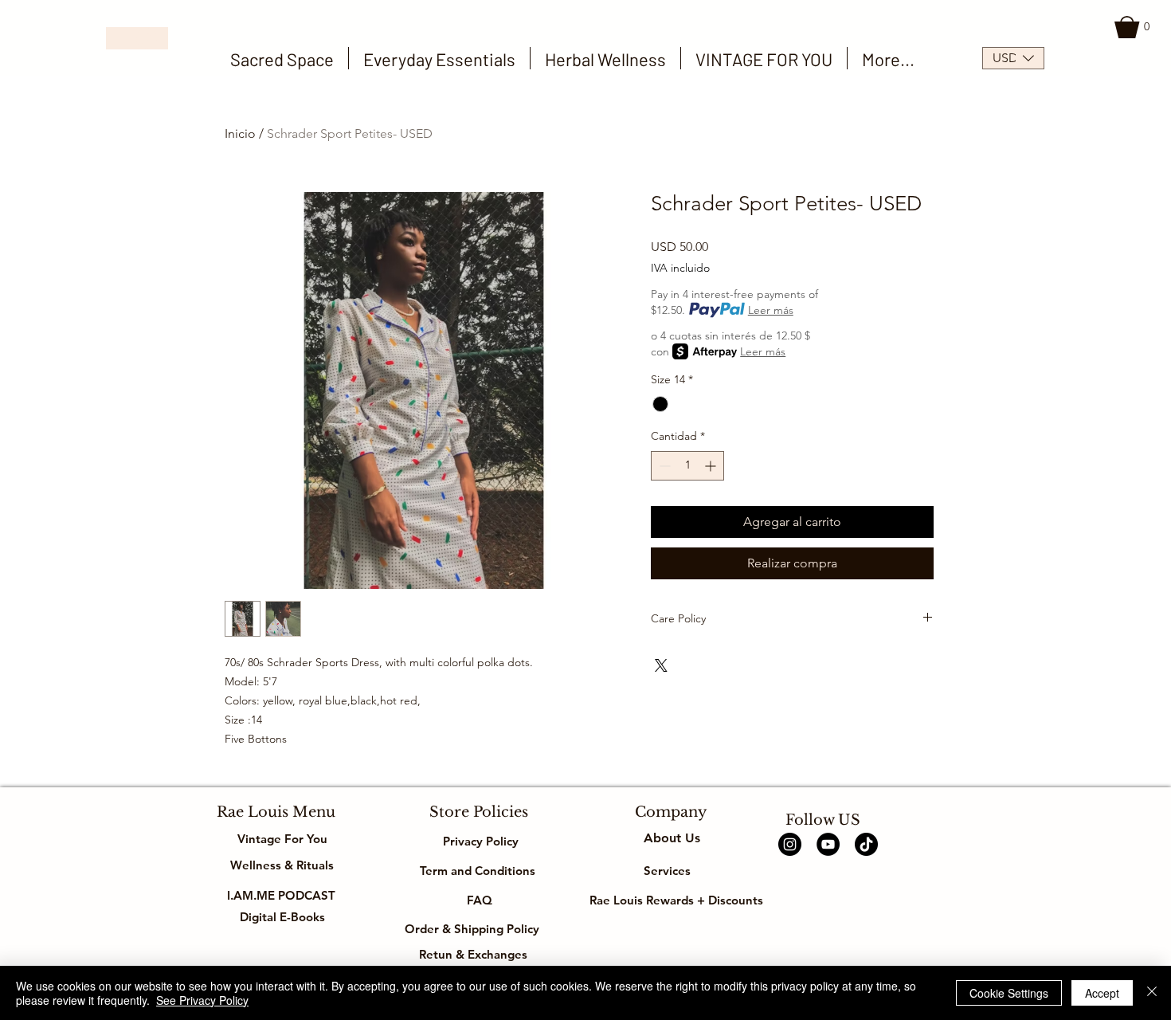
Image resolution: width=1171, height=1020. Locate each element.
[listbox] (1013, 58)
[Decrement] (663, 466)
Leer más (770, 310)
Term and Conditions (479, 870)
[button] (1134, 27)
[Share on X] (661, 665)
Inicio (240, 133)
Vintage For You (282, 838)
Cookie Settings (1008, 993)
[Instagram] (789, 844)
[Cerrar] (1151, 993)
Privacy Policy (479, 841)
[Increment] (712, 466)
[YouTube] (828, 844)
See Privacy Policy (202, 1000)
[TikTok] (866, 844)
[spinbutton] (687, 466)
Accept (1102, 993)
